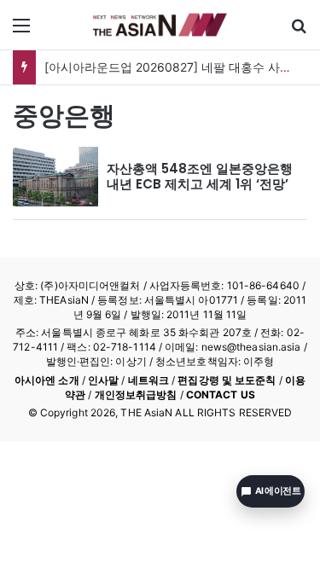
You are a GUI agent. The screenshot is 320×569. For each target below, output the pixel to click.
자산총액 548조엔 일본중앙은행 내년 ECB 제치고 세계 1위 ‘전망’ (200, 176)
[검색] (298, 31)
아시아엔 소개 (47, 380)
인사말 (103, 380)
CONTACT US (220, 394)
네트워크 (148, 380)
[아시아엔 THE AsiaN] (160, 25)
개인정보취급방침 (136, 394)
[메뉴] (21, 31)
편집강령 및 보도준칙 (226, 380)
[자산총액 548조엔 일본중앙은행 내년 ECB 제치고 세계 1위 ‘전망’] (55, 176)
